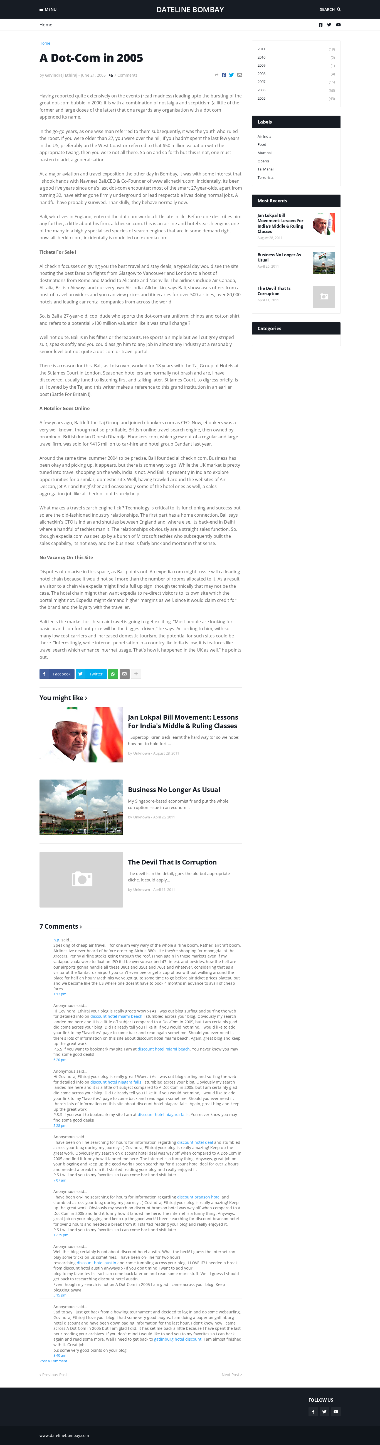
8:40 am (59, 1355)
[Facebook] (224, 74)
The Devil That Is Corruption (172, 862)
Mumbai (265, 152)
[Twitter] (231, 74)
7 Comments (125, 75)
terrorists (265, 177)
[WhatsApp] (113, 674)
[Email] (239, 74)
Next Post (230, 1374)
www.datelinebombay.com (64, 1435)
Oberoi (263, 161)
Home (46, 25)
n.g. (56, 940)
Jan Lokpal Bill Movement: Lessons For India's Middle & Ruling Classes (183, 721)
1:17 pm (59, 993)
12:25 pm (60, 1234)
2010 (296, 57)
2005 (296, 98)
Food (262, 144)
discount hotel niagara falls (115, 1082)
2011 (296, 49)
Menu (50, 9)
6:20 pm (59, 1059)
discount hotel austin (96, 1262)
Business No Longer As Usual (174, 789)
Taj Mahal (265, 169)
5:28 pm (59, 1125)
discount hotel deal (195, 1142)
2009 (296, 65)
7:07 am (59, 1180)
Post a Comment (53, 1360)
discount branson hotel (199, 1197)
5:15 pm (59, 1295)
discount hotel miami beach (116, 1016)
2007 (296, 81)
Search (327, 9)
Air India (264, 136)
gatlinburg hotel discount (177, 1339)
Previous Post (54, 1374)
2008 (296, 73)
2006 (296, 90)
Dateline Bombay (190, 9)
